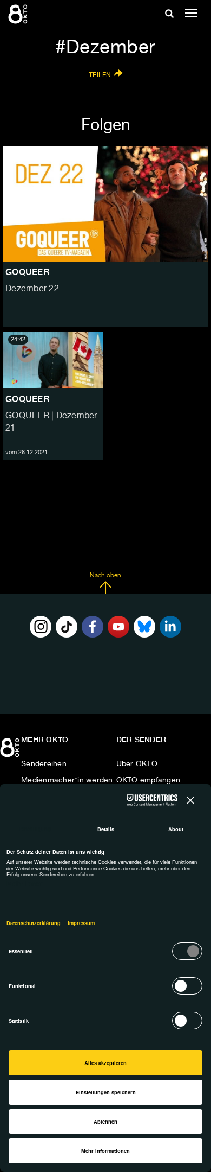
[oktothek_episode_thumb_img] (53, 360)
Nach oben (105, 575)
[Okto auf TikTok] (66, 627)
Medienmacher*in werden (67, 780)
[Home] (11, 751)
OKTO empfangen (148, 780)
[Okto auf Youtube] (118, 627)
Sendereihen (44, 764)
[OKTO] (19, 13)
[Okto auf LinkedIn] (170, 627)
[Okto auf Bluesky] (144, 627)
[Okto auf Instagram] (40, 627)
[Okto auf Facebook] (92, 627)
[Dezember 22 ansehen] (105, 204)
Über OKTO (136, 764)
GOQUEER (27, 399)
